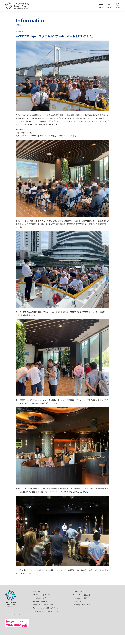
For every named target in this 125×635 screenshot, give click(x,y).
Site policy (83, 604)
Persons (46, 608)
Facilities (40, 601)
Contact (80, 601)
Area (39, 598)
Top (37, 591)
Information (81, 598)
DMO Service (42, 595)
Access (79, 591)
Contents (43, 604)
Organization (81, 595)
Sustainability (46, 611)
